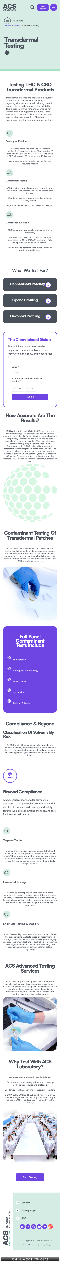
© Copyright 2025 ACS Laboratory (37, 1240)
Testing (17, 25)
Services (7, 25)
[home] (9, 7)
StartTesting (43, 7)
